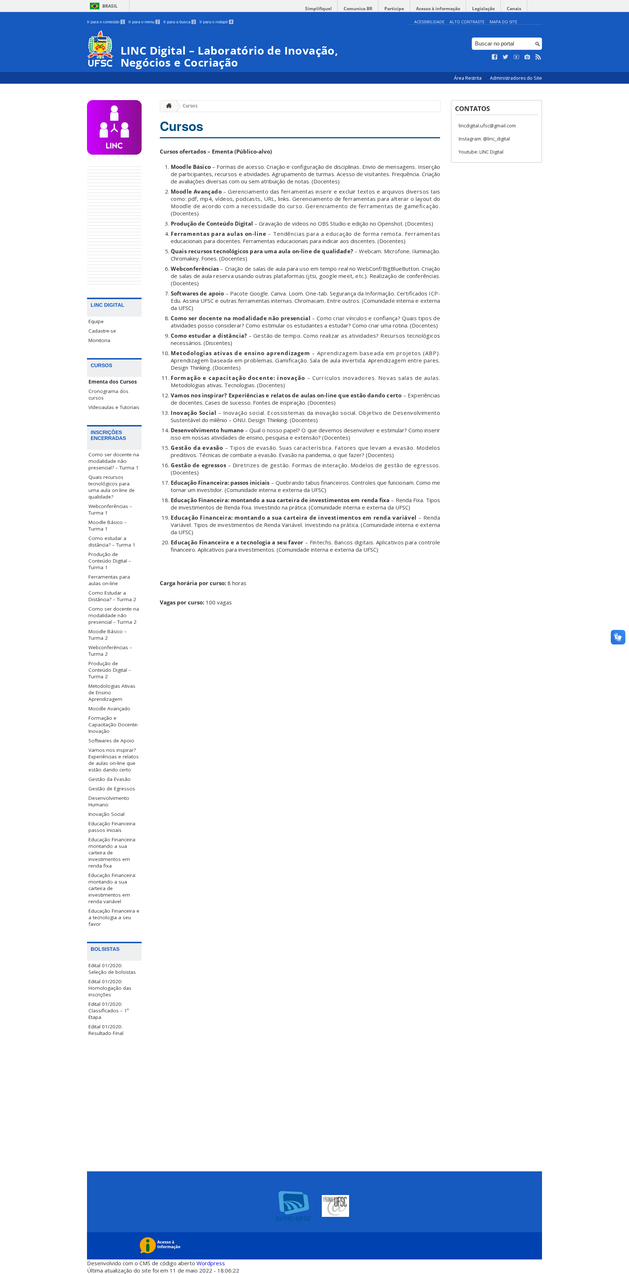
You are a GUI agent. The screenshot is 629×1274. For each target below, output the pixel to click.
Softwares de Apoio (111, 740)
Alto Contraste (467, 21)
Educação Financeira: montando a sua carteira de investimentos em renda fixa (112, 852)
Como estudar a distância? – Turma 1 (111, 541)
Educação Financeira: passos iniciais (112, 826)
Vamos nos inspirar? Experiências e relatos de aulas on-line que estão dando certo (113, 760)
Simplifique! (318, 8)
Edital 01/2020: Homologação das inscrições (109, 988)
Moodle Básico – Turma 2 (107, 634)
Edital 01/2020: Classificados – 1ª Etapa (108, 1010)
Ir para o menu (143, 22)
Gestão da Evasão (109, 779)
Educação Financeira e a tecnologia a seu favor (113, 917)
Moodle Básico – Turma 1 (107, 525)
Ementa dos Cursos (112, 381)
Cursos (190, 106)
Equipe (96, 321)
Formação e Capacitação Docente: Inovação (113, 724)
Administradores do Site (516, 78)
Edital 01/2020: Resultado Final (105, 1029)
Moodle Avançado (109, 708)
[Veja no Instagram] (527, 57)
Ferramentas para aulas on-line (109, 580)
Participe (394, 8)
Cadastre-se (102, 331)
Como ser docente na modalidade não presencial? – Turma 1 (113, 461)
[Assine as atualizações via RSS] (538, 57)
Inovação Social (106, 814)
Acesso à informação (438, 8)
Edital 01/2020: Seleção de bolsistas (112, 968)
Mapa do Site (503, 21)
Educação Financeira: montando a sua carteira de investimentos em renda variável (112, 888)
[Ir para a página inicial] (167, 106)
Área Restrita (468, 78)
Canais (514, 8)
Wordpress (211, 1263)
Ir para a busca (179, 22)
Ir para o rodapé (215, 22)
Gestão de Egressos (111, 788)
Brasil (110, 6)
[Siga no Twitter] (506, 57)
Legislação (483, 8)
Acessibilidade (429, 21)
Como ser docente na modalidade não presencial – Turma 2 (113, 615)
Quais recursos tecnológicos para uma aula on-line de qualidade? (111, 487)
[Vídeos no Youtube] (516, 57)
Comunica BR (358, 8)
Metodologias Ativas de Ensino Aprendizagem (111, 692)
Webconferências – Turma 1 (110, 509)
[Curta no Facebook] (495, 57)
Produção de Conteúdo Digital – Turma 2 (109, 670)
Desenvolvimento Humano (108, 801)
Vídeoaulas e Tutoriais (113, 407)
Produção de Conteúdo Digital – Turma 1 (109, 561)
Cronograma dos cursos (108, 394)
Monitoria (99, 340)
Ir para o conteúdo (105, 22)
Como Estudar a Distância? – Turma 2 (112, 596)
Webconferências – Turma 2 (110, 650)
